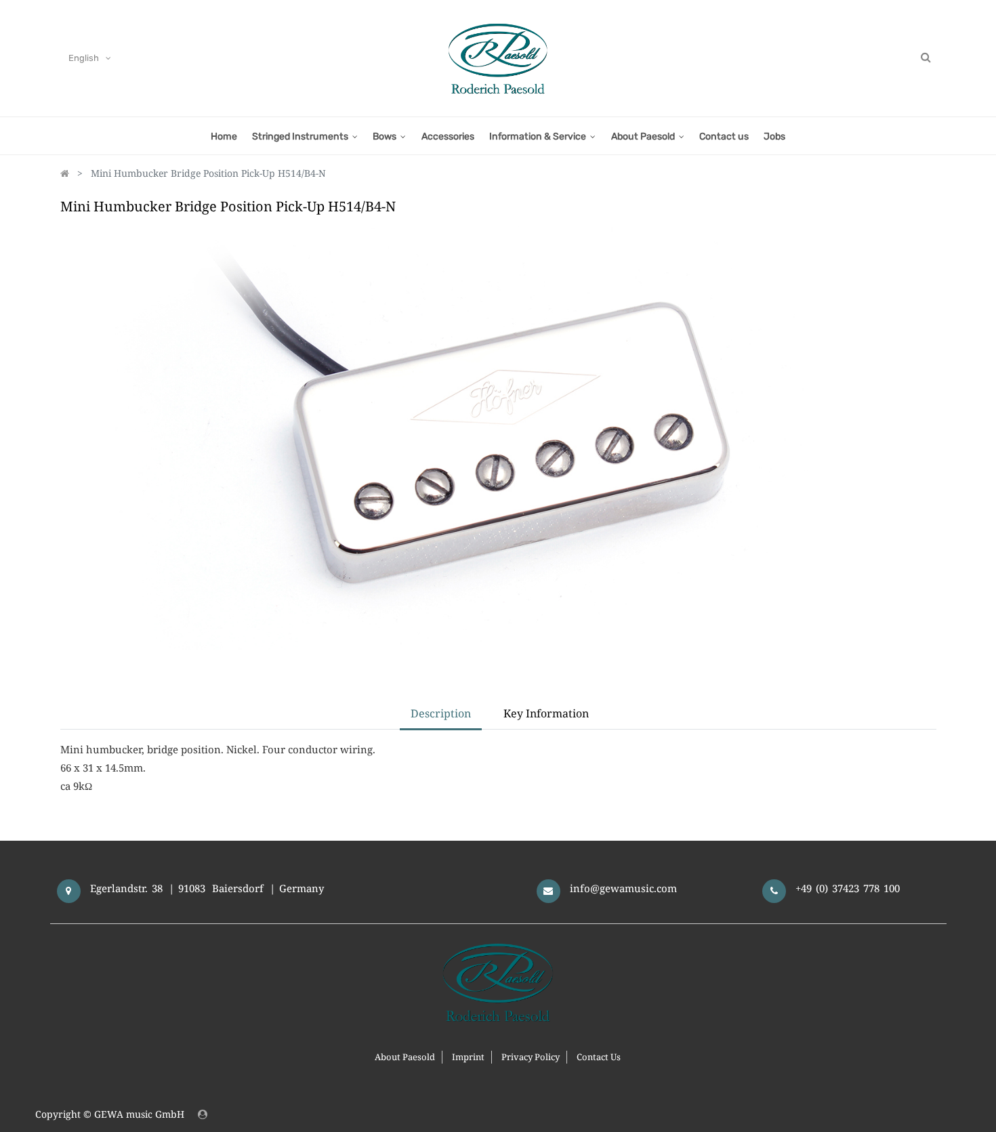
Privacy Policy (530, 1057)
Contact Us (599, 1057)
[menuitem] (223, 135)
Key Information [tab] (546, 713)
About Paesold (405, 1057)
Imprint (468, 1057)
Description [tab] (441, 713)
